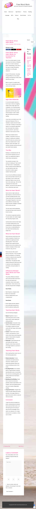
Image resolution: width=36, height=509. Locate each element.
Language (7, 15)
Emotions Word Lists (29, 62)
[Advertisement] (18, 27)
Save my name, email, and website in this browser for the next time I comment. (13, 486)
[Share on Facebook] (1, 253)
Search (28, 40)
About (5, 11)
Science (16, 15)
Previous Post (6, 446)
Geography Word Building (29, 69)
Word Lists (11, 11)
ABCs (12, 15)
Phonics (25, 11)
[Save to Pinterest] (1, 256)
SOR (15, 44)
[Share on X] (1, 254)
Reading (30, 11)
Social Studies (23, 15)
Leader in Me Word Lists (29, 74)
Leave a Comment (9, 44)
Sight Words (18, 11)
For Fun (29, 15)
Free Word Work (23, 4)
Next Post (21, 446)
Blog (18, 18)
